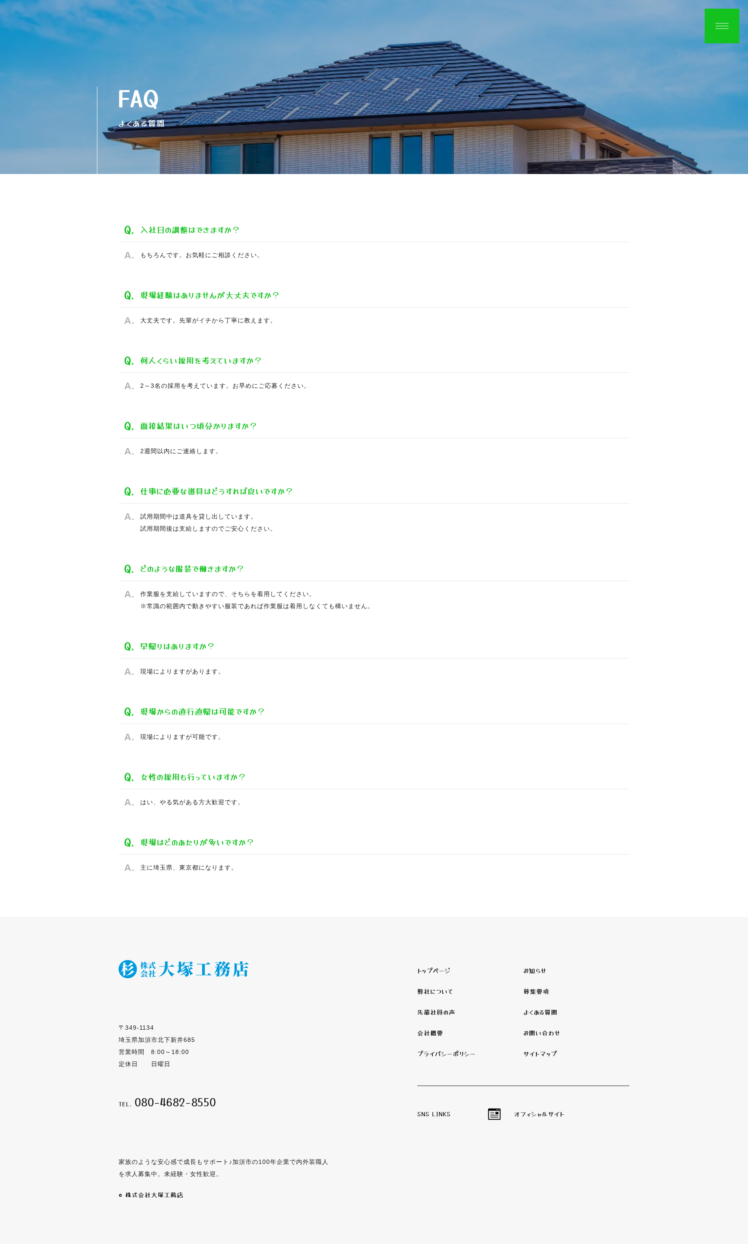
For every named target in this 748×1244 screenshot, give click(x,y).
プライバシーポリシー (446, 1053)
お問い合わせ (541, 1032)
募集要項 (536, 991)
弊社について (435, 991)
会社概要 (430, 1032)
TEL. (167, 1103)
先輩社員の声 (436, 1012)
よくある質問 (540, 1012)
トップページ (434, 970)
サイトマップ (540, 1053)
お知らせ (534, 970)
